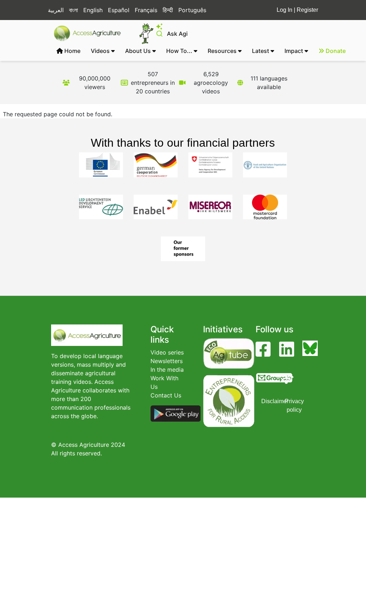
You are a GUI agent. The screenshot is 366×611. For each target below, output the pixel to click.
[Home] (90, 33)
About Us (138, 50)
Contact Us (165, 395)
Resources (223, 50)
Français (146, 10)
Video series (167, 352)
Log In (284, 10)
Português (192, 10)
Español (118, 10)
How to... (180, 50)
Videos (101, 50)
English (93, 10)
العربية (56, 10)
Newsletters (166, 361)
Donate (335, 50)
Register (307, 10)
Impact (295, 50)
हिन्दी (168, 10)
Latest (261, 50)
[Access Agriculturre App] (175, 412)
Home (71, 50)
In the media (167, 369)
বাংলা (73, 10)
